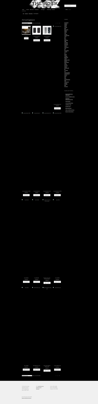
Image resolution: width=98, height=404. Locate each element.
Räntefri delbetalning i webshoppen (69, 95)
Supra (65, 78)
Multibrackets (66, 62)
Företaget (43, 9)
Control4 (65, 34)
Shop (23, 9)
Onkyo (65, 63)
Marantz (65, 61)
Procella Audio (66, 68)
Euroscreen (66, 40)
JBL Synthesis (66, 50)
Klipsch (65, 54)
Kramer (65, 55)
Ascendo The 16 (67, 106)
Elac (65, 37)
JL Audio (65, 51)
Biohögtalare (31, 13)
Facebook (37, 388)
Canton (65, 32)
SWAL (65, 80)
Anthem (65, 25)
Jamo (65, 48)
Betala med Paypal (68, 108)
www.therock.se (38, 387)
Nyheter (53, 9)
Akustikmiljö (66, 22)
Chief (65, 33)
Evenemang (49, 9)
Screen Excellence (67, 72)
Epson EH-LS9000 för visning (69, 96)
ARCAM (65, 26)
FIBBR (65, 41)
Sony (65, 77)
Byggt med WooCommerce (26, 398)
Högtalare (26, 13)
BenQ (65, 28)
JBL (64, 49)
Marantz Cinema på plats (69, 111)
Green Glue (66, 43)
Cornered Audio (66, 35)
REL (64, 69)
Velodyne (65, 83)
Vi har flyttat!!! (67, 101)
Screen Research (67, 73)
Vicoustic (65, 84)
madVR (65, 58)
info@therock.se (41, 386)
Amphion (65, 23)
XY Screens (66, 86)
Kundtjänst (37, 9)
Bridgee (65, 30)
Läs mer (26, 38)
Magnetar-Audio (67, 59)
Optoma (65, 64)
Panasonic (66, 65)
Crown (65, 36)
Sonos (65, 76)
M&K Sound (66, 57)
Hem (23, 13)
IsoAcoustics (66, 47)
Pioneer (65, 66)
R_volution (66, 70)
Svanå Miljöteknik (67, 79)
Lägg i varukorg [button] (47, 282)
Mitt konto (32, 9)
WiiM (65, 85)
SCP (65, 71)
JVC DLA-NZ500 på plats (69, 103)
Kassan (27, 9)
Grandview (66, 42)
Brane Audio (66, 29)
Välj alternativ (36, 40)
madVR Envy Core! (68, 104)
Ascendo (65, 27)
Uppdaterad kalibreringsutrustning (69, 99)
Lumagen (65, 56)
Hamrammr (66, 44)
